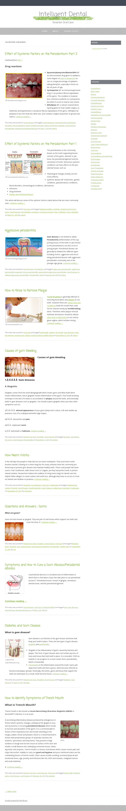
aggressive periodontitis (62, 269)
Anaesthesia (95, 88)
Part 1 (19, 60)
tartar (42, 275)
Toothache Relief (48, 607)
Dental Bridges (96, 103)
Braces (93, 94)
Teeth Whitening (97, 177)
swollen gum (64, 546)
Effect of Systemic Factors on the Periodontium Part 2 (41, 54)
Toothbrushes (96, 183)
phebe (55, 440)
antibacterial (72, 485)
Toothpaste (54, 485)
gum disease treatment (40, 546)
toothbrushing (48, 335)
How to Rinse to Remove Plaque (26, 290)
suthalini (51, 776)
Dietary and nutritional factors (21, 194)
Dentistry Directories (98, 127)
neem (43, 488)
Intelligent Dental (63, 14)
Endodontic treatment (99, 136)
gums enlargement (67, 78)
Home (44, 31)
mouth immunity (35, 488)
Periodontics (39, 269)
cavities (52, 332)
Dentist (93, 124)
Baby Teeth (95, 91)
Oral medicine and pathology (101, 156)
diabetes (67, 680)
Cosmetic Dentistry (98, 100)
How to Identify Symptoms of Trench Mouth (34, 698)
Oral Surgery (95, 159)
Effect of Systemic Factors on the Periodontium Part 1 (41, 144)
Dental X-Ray (95, 121)
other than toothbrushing (57, 317)
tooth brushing (36, 335)
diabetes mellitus (46, 209)
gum (18, 546)
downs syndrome (50, 125)
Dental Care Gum (30, 437)
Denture (94, 130)
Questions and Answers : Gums (26, 506)
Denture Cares (96, 133)
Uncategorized (96, 189)
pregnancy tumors (47, 212)
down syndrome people (35, 125)
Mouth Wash (95, 147)
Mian (28, 683)
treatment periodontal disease (26, 128)
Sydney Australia (97, 171)
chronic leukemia (18, 125)
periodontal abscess (23, 610)
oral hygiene (25, 776)
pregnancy (35, 212)
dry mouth (59, 332)
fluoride (14, 488)
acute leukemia (48, 123)
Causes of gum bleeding (20, 351)
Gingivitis (40, 437)
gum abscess (73, 607)
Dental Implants (96, 118)
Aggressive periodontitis (20, 230)
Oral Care (27, 209)
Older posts (10, 791)
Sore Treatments (97, 168)
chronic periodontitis (30, 272)
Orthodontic (95, 162)
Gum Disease (29, 123)
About (55, 31)
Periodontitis (9, 128)
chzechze (28, 491)
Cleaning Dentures (98, 97)
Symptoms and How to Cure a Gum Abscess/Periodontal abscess (42, 567)
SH (14, 549)
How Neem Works (17, 455)
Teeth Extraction (97, 174)
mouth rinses (19, 335)
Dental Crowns (96, 109)
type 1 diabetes (60, 212)
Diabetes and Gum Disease (22, 625)
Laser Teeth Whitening (99, 144)
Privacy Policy (71, 31)
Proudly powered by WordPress (16, 801)
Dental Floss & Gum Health (101, 115)
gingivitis (61, 125)
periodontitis (44, 644)
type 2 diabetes (72, 212)
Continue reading (23, 117)
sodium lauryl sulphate (61, 488)
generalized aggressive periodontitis (52, 272)
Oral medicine (96, 153)
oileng (54, 128)
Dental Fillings (96, 112)
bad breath (44, 332)
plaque (28, 335)
